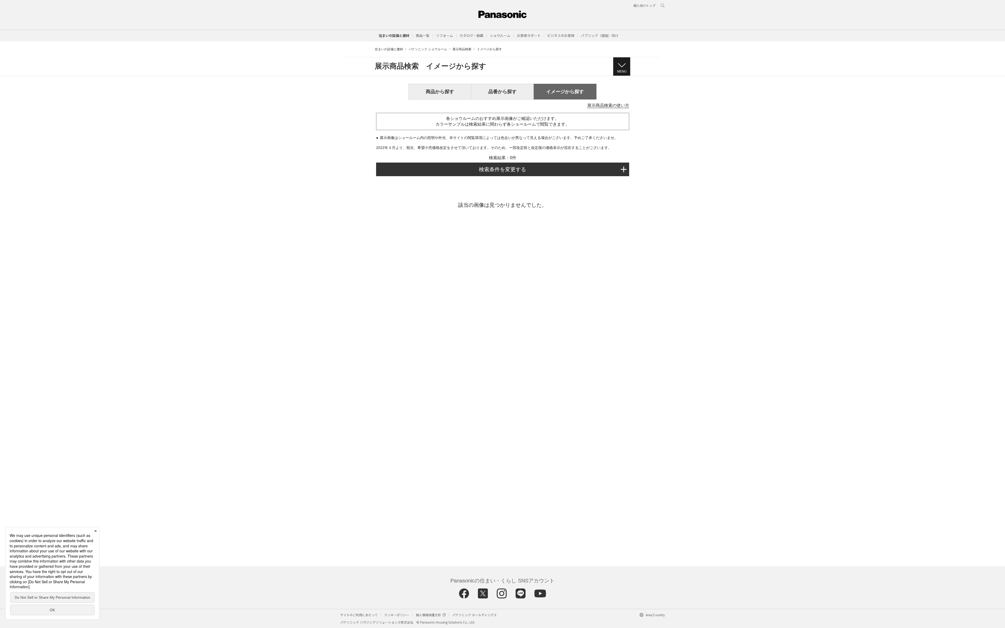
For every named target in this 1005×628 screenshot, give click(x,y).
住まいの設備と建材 (394, 35)
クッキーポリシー (396, 615)
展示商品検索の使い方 (608, 105)
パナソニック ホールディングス (474, 615)
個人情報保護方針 (428, 615)
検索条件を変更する (502, 169)
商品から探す (440, 91)
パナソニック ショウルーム (428, 49)
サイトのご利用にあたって (359, 615)
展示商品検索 (462, 49)
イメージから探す (565, 91)
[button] (422, 35)
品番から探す (502, 91)
